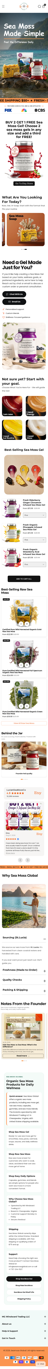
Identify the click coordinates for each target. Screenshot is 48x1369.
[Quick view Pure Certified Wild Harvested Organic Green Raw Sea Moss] (26, 706)
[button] (39, 6)
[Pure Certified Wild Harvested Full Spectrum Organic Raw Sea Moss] (24, 654)
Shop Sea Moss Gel (24, 1279)
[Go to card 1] (21, 779)
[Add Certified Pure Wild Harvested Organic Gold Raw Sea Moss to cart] (21, 623)
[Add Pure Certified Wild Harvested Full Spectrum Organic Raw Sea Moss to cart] (21, 665)
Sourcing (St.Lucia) (15, 937)
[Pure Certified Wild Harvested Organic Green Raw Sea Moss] (24, 695)
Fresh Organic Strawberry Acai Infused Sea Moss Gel (34, 551)
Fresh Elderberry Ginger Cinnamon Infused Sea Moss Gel (34, 502)
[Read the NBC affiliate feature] (24, 110)
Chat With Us (16, 294)
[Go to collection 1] (22, 249)
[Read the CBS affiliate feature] (40, 110)
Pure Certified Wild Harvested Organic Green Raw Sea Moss (22, 713)
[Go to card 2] (23, 779)
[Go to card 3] (25, 779)
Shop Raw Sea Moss (24, 1285)
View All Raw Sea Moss (24, 723)
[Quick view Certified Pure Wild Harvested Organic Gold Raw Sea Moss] (26, 623)
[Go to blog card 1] (21, 1060)
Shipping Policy (24, 1299)
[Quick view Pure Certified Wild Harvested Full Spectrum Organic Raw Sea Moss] (26, 665)
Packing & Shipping (15, 989)
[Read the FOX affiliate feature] (8, 110)
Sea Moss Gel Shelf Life (24, 1292)
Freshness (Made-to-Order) (20, 969)
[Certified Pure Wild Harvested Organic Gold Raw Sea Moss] (24, 613)
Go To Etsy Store (24, 183)
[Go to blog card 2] (24, 1060)
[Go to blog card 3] (26, 1060)
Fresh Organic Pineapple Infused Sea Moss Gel (32, 527)
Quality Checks (12, 979)
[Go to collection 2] (24, 249)
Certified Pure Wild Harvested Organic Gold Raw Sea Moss (21, 631)
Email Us (16, 301)
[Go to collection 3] (26, 249)
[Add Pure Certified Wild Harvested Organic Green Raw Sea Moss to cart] (21, 706)
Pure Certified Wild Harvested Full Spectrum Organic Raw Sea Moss (22, 672)
